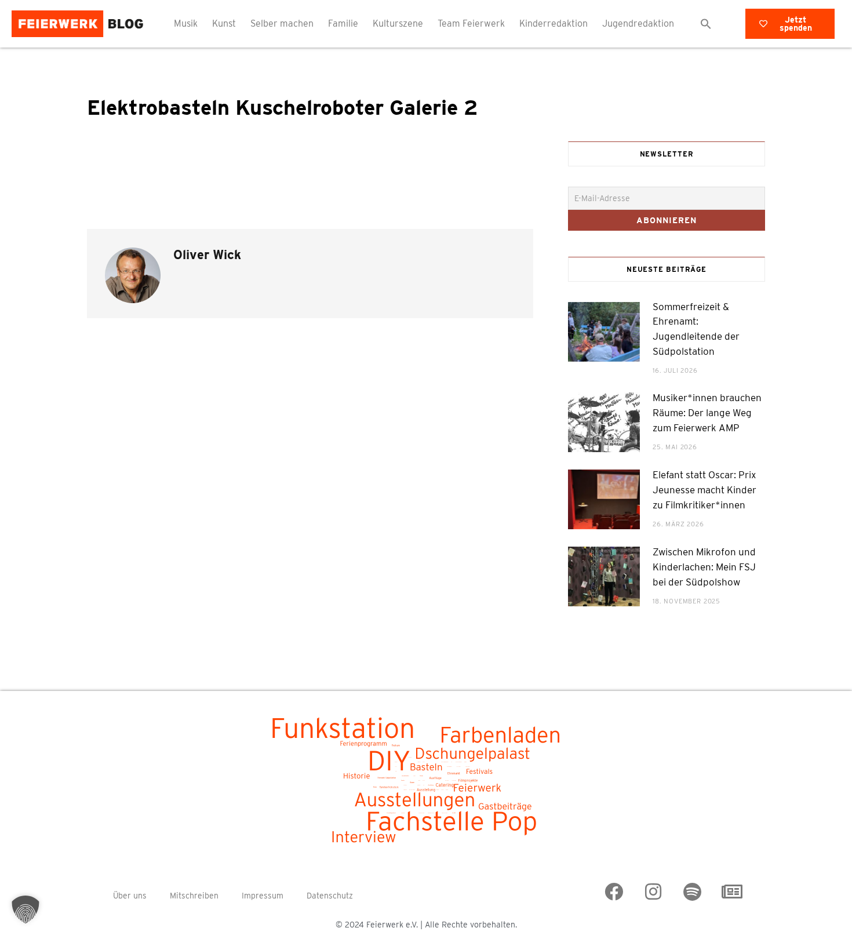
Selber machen (282, 23)
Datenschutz (330, 895)
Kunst (224, 23)
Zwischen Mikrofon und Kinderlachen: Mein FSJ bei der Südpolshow (704, 567)
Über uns (130, 895)
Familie (343, 23)
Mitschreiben (194, 895)
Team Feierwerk (471, 23)
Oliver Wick (207, 254)
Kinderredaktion (553, 23)
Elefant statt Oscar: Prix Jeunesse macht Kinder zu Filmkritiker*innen (704, 490)
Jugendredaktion (638, 23)
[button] (706, 23)
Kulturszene (398, 23)
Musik (186, 23)
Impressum (262, 895)
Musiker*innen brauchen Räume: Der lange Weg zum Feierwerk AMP (707, 413)
